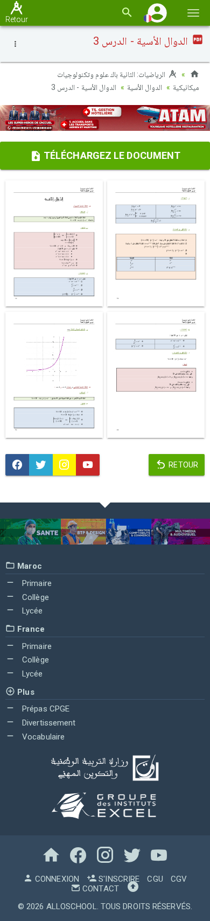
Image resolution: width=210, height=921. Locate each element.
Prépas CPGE (44, 709)
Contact (99, 889)
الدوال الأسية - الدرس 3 (83, 87)
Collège (34, 597)
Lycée (31, 611)
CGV (179, 879)
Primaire (36, 583)
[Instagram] (64, 465)
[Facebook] (17, 465)
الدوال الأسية (144, 87)
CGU (155, 879)
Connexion (56, 879)
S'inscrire (117, 879)
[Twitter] (41, 465)
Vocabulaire (42, 737)
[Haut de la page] (133, 889)
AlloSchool (71, 906)
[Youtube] (88, 465)
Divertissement (48, 723)
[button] (157, 12)
